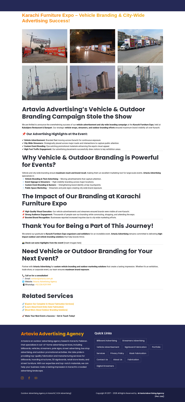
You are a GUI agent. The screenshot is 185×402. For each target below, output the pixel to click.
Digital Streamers (105, 366)
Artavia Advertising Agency (45, 281)
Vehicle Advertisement (108, 347)
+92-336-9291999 (43, 284)
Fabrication (133, 359)
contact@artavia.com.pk (42, 278)
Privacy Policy (117, 353)
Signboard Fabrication (136, 347)
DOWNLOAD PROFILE (163, 5)
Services (76, 5)
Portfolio (126, 5)
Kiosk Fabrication (137, 353)
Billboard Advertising (107, 340)
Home (61, 5)
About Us (110, 5)
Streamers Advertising (133, 340)
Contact (94, 5)
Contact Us (102, 359)
